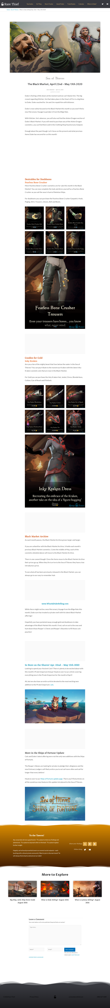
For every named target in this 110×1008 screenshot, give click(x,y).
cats (51, 685)
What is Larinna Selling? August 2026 (87, 901)
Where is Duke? (91, 4)
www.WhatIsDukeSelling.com (55, 604)
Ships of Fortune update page (51, 779)
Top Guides (30, 4)
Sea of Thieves (15, 9)
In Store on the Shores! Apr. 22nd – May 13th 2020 (52, 665)
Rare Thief (11, 4)
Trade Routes (71, 4)
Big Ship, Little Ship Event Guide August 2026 (22, 901)
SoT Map (39, 4)
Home (8, 9)
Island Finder (60, 4)
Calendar (81, 4)
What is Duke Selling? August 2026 (55, 900)
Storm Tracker (49, 4)
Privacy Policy (34, 997)
